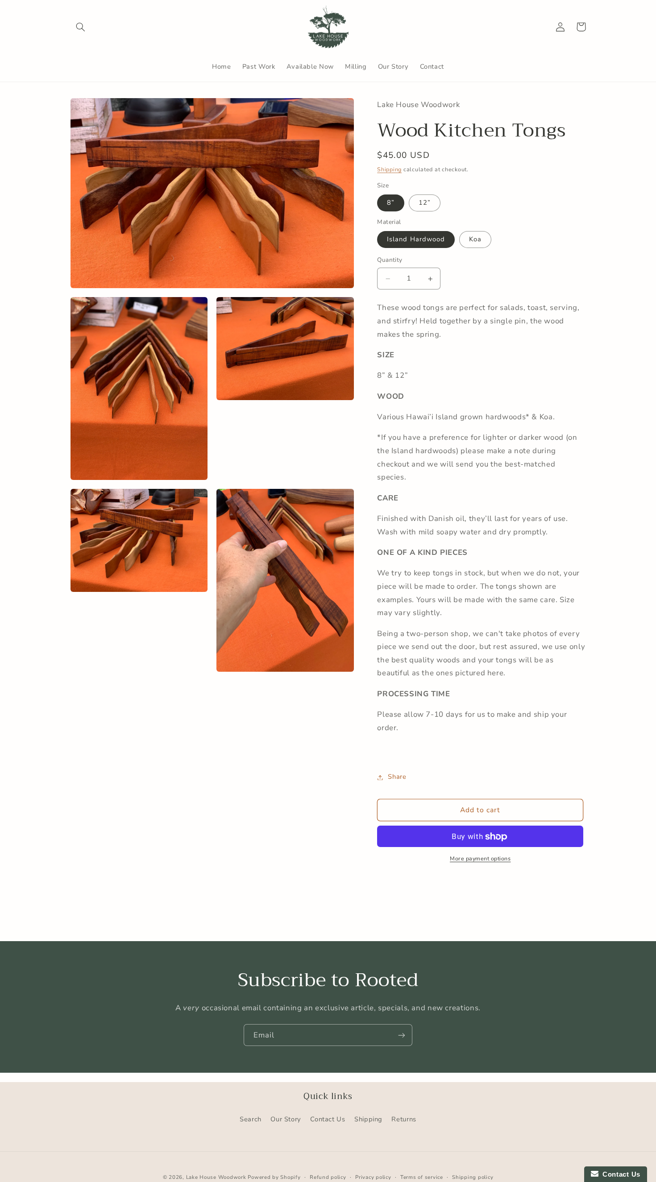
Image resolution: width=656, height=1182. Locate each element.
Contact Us (327, 1119)
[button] (81, 27)
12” (425, 202)
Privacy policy (373, 1177)
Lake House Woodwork (216, 1177)
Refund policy (328, 1177)
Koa (475, 239)
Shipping (389, 169)
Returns (403, 1119)
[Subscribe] (401, 1035)
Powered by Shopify (274, 1177)
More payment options (480, 859)
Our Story (285, 1119)
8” (390, 202)
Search (251, 1119)
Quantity (389, 260)
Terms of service (421, 1177)
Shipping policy (472, 1177)
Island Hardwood (416, 239)
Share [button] (397, 777)
